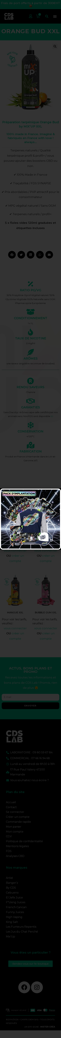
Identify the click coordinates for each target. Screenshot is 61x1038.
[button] (56, 493)
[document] (30, 519)
